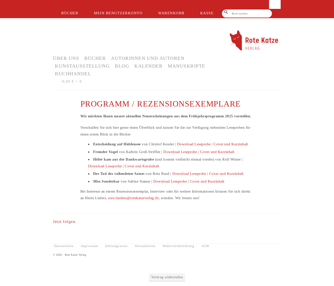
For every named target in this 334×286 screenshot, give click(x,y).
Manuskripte (186, 66)
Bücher (69, 13)
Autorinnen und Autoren (147, 58)
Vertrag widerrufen (167, 277)
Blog (122, 66)
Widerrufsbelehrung (178, 246)
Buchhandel (73, 73)
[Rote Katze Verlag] (167, 40)
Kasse (207, 13)
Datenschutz (64, 246)
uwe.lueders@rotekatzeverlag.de (133, 198)
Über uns (66, 58)
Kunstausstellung (82, 66)
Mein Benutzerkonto (118, 13)
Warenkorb (171, 13)
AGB (205, 246)
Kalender (148, 66)
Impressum (89, 246)
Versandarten (145, 246)
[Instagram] (79, 231)
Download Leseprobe (194, 144)
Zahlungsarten (116, 246)
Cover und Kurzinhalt (231, 144)
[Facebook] (68, 231)
